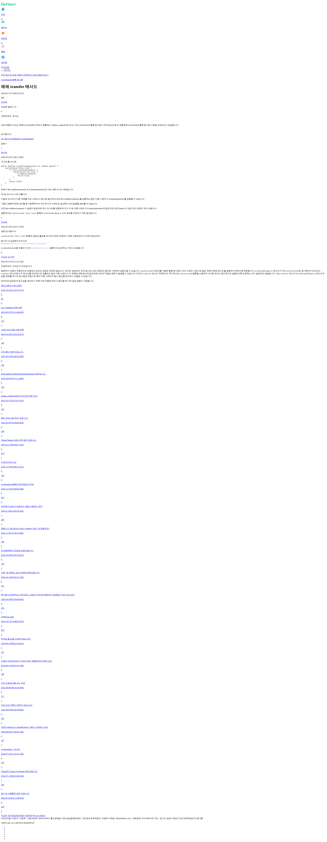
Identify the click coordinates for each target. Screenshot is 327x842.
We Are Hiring (39, 816)
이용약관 (29, 816)
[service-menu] (2, 70)
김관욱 (4, 102)
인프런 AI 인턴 (7, 257)
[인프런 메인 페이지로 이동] (163, 4)
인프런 (4, 816)
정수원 (4, 153)
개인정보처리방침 (16, 816)
